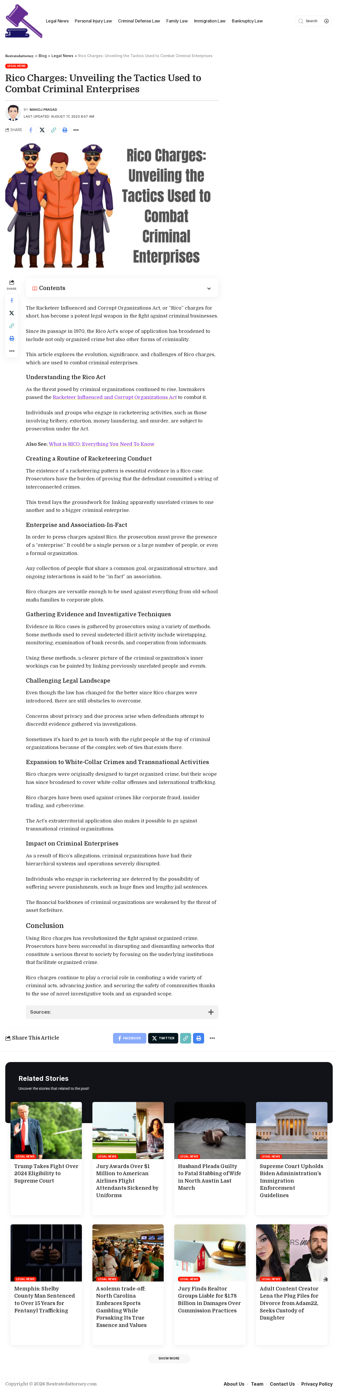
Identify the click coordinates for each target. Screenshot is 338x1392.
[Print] (64, 130)
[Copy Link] (53, 130)
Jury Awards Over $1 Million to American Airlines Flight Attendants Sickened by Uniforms (127, 1181)
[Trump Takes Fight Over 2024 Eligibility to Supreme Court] (46, 1130)
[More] (76, 130)
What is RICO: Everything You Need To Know (101, 444)
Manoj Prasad (43, 110)
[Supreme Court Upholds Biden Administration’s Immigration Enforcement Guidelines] (291, 1130)
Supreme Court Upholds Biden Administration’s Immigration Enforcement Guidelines (291, 1181)
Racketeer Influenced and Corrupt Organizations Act (115, 397)
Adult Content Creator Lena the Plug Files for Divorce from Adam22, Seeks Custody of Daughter (289, 1303)
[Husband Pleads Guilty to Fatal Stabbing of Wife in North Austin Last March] (210, 1130)
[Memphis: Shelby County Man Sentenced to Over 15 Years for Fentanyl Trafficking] (46, 1252)
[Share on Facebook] (30, 130)
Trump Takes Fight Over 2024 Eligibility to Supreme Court (46, 1174)
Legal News (16, 66)
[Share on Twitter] (42, 130)
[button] (169, 1358)
